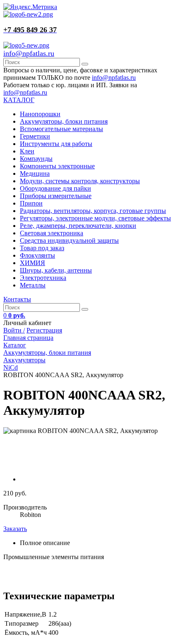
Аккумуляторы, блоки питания (64, 121)
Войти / (14, 330)
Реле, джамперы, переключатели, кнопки (78, 225)
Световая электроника (51, 233)
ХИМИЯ (32, 262)
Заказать (15, 528)
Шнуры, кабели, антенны (56, 270)
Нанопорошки (40, 113)
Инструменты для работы (56, 143)
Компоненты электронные (57, 166)
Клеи (27, 151)
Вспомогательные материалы (61, 128)
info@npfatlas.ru (28, 53)
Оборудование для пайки (55, 188)
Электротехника (43, 277)
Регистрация (44, 330)
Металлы (33, 285)
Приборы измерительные (55, 195)
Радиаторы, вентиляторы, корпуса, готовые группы (93, 210)
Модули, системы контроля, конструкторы (80, 180)
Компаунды (36, 158)
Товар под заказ (42, 247)
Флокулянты (37, 255)
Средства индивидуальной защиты (69, 240)
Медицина (35, 173)
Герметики (35, 136)
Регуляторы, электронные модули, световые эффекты (95, 218)
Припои (31, 203)
